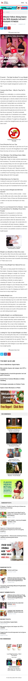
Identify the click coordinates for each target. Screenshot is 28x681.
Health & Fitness (4, 24)
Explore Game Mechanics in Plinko (10, 387)
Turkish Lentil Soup (12, 570)
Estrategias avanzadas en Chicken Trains (12, 384)
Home (3, 12)
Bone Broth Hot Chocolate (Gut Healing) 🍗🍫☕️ (15, 603)
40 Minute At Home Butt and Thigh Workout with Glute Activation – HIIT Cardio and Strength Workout (16, 579)
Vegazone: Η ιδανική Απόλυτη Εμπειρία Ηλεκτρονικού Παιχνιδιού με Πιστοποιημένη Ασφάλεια (12, 530)
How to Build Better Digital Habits (10, 364)
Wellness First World (16, 677)
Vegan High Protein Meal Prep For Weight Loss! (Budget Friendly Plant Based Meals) (16, 514)
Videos (7, 12)
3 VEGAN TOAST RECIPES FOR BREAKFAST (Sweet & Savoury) (15, 611)
